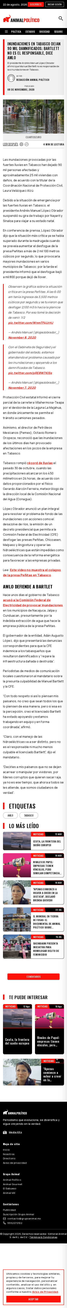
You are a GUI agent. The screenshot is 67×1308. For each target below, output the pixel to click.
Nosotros (8, 1154)
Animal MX (9, 1193)
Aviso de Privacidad (45, 1291)
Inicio (6, 1149)
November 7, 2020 (22, 388)
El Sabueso (9, 1188)
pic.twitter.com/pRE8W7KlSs (30, 373)
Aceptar (33, 1299)
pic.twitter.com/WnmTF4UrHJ (30, 323)
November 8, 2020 (22, 337)
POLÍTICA (16, 31)
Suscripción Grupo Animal (18, 1214)
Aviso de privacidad (15, 1162)
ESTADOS (30, 31)
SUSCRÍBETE (36, 4)
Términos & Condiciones (43, 1237)
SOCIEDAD (44, 31)
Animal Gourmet (13, 1184)
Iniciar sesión (55, 4)
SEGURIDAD (60, 31)
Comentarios (33, 976)
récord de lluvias (40, 463)
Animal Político (12, 1179)
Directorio (9, 1158)
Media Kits (15, 1132)
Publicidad (9, 1210)
